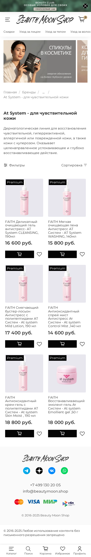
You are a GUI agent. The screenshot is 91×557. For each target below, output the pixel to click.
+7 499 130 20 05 (45, 485)
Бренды (29, 92)
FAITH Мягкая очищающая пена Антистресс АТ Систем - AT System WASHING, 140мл (64, 229)
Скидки (9, 31)
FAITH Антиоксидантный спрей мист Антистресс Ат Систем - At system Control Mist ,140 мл (64, 316)
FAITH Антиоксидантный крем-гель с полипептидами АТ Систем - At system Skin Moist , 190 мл (21, 406)
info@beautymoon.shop (45, 491)
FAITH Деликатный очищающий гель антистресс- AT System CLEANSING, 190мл (21, 229)
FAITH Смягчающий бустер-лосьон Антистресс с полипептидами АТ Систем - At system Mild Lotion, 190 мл (21, 316)
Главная (10, 92)
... (43, 92)
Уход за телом (55, 31)
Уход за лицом (29, 31)
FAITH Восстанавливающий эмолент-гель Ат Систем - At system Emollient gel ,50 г (66, 404)
